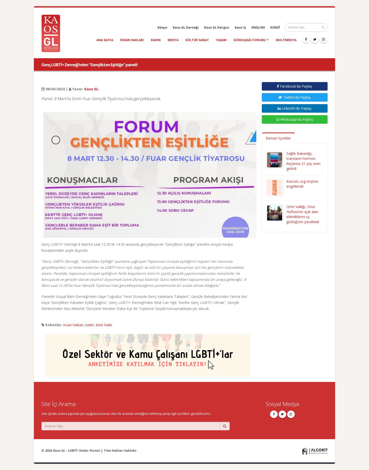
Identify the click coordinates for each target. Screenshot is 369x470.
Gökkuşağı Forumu (249, 40)
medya (173, 40)
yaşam (221, 40)
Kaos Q (240, 27)
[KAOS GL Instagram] (323, 39)
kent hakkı (104, 324)
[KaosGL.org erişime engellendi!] (274, 187)
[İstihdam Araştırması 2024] (148, 353)
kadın (156, 40)
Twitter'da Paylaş (296, 97)
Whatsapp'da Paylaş (296, 119)
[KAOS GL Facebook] (306, 39)
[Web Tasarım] (315, 451)
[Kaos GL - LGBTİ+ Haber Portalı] (52, 33)
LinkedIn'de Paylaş (296, 108)
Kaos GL (91, 89)
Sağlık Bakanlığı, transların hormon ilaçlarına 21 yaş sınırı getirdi (303, 161)
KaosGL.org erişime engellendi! (302, 184)
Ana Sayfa (104, 40)
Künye (162, 27)
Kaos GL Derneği (186, 27)
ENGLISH (258, 27)
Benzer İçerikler (278, 138)
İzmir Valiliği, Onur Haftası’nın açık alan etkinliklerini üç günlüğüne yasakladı (302, 214)
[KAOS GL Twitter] (315, 39)
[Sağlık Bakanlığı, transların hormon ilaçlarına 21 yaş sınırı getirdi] (274, 159)
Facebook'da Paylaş (295, 86)
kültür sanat (197, 40)
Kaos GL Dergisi (216, 27)
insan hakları (132, 40)
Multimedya (286, 40)
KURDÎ (275, 27)
